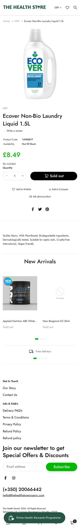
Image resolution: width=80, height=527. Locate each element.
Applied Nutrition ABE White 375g (22, 321)
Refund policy (12, 438)
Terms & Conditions (16, 417)
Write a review (15, 131)
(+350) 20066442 (22, 489)
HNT (17, 21)
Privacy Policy (12, 424)
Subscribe (61, 466)
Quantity (7, 168)
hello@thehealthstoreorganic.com (23, 495)
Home (7, 21)
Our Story (9, 388)
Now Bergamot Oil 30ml (56, 321)
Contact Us (10, 395)
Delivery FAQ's (12, 410)
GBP (57, 7)
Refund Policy (12, 431)
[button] (36, 339)
